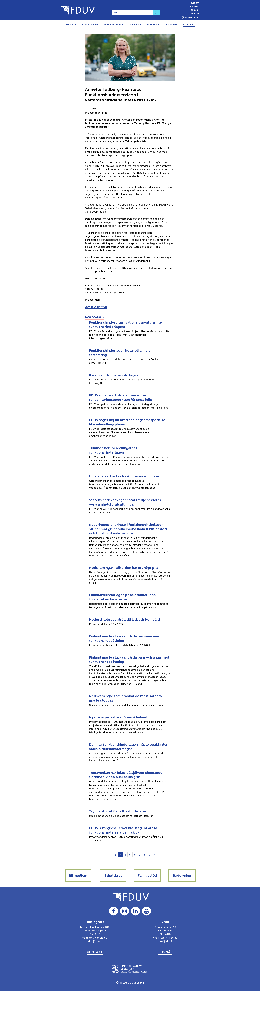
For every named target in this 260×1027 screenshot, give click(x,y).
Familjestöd (147, 875)
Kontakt (189, 24)
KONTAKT (95, 952)
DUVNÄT (165, 952)
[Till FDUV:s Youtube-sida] (146, 910)
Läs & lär (134, 24)
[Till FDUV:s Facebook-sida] (113, 910)
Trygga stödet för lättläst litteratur (117, 811)
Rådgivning (182, 875)
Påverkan (153, 24)
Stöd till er (90, 24)
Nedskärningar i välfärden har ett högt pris (123, 568)
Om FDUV (70, 24)
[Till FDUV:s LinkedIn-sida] (135, 910)
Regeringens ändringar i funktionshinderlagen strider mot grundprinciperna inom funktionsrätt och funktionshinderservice (128, 529)
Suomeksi (194, 7)
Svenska (195, 3)
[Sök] (156, 12)
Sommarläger (113, 24)
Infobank (171, 24)
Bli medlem (78, 875)
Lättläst (194, 14)
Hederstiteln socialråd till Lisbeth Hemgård (124, 619)
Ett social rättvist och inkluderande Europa (124, 476)
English (195, 10)
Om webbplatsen (130, 982)
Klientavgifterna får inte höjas (113, 375)
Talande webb (192, 17)
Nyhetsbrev (113, 875)
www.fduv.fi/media (96, 306)
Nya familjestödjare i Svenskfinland (118, 717)
